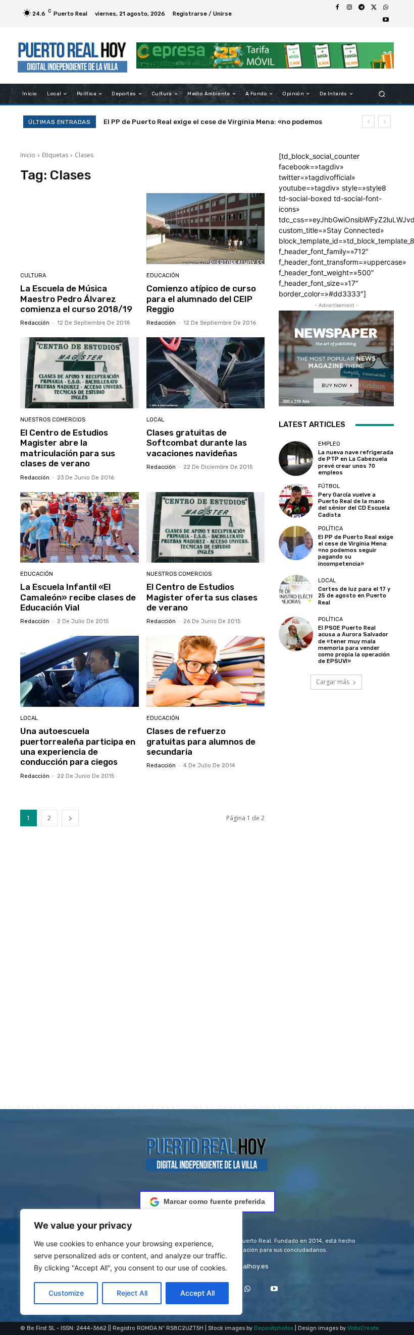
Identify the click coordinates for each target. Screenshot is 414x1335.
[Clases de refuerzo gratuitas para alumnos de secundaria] (205, 671)
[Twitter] (374, 8)
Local (155, 419)
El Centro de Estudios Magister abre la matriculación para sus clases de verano (67, 448)
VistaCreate (363, 1328)
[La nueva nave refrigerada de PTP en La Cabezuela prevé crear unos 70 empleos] (296, 458)
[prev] (368, 121)
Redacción (34, 323)
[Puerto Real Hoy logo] (207, 1152)
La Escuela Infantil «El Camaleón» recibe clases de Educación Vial (78, 597)
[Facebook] (337, 8)
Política (330, 528)
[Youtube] (386, 20)
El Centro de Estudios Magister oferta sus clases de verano (201, 597)
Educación (162, 275)
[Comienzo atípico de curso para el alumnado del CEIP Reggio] (205, 228)
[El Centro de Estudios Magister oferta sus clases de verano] (205, 527)
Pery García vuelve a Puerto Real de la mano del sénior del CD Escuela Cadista (354, 505)
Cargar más (332, 682)
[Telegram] (361, 8)
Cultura (33, 275)
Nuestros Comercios (52, 419)
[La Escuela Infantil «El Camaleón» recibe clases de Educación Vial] (79, 527)
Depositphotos (273, 1328)
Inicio (27, 155)
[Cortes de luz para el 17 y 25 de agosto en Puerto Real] (296, 592)
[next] (384, 121)
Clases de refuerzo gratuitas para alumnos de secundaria (200, 741)
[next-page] (70, 818)
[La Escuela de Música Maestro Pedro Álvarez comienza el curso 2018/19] (79, 228)
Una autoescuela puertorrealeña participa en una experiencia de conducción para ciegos (77, 746)
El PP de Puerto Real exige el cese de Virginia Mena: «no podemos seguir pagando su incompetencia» (355, 550)
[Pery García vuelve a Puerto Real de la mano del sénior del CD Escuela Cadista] (296, 500)
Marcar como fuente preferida (214, 1201)
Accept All (197, 1293)
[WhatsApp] (386, 8)
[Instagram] (349, 8)
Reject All (132, 1293)
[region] (131, 1262)
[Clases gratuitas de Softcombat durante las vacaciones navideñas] (205, 372)
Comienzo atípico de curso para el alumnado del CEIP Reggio (201, 298)
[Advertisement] (207, 981)
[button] (382, 94)
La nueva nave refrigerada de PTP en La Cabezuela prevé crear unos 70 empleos (355, 462)
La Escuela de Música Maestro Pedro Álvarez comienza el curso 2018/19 (76, 298)
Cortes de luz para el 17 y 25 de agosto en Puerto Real (194, 122)
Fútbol (329, 486)
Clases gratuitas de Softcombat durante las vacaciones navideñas (196, 443)
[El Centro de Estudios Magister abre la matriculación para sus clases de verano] (79, 372)
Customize (66, 1293)
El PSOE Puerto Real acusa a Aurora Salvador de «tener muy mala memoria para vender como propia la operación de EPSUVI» (354, 644)
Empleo (329, 444)
